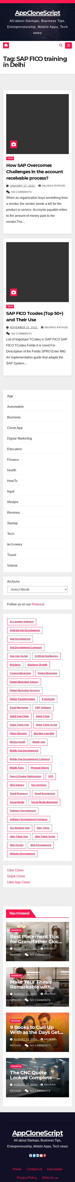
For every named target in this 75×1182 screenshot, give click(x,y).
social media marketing (44, 802)
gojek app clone (19, 716)
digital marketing (47, 673)
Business (14, 417)
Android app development (25, 630)
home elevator (18, 733)
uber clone (43, 828)
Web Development (40, 845)
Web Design (16, 845)
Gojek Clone (43, 716)
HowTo (12, 481)
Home (17, 1169)
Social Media (17, 802)
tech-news (14, 544)
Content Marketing (20, 673)
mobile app (38, 742)
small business (19, 793)
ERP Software (43, 707)
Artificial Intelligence (46, 656)
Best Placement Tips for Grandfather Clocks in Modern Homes (37, 941)
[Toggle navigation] (68, 45)
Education (14, 449)
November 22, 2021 (24, 327)
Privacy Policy (27, 1177)
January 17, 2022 (23, 185)
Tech (10, 158)
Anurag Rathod (53, 185)
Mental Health (17, 742)
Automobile (15, 406)
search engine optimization (25, 776)
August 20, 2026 (26, 994)
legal (10, 491)
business (15, 664)
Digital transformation (22, 699)
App (10, 396)
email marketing (19, 707)
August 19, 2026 (26, 1084)
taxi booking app (20, 828)
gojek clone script (46, 724)
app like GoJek (19, 656)
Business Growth (37, 664)
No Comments (21, 192)
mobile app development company (30, 759)
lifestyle (12, 502)
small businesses (45, 793)
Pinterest (38, 604)
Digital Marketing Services (25, 690)
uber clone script (45, 836)
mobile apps (17, 767)
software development (23, 810)
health (11, 470)
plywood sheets (40, 767)
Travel (11, 555)
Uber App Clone (18, 882)
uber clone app (19, 836)
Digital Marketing (19, 438)
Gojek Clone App (19, 724)
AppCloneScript (37, 13)
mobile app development (24, 750)
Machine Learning (44, 733)
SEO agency (17, 785)
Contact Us (34, 1169)
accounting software (22, 621)
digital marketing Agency (24, 682)
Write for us (50, 1177)
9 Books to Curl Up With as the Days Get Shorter (34, 1032)
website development (22, 853)
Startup (12, 523)
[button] (60, 45)
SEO (50, 776)
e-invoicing (48, 699)
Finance (13, 459)
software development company (28, 819)
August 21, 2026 (26, 948)
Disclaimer (54, 1169)
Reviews (13, 512)
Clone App (15, 428)
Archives (13, 581)
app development (20, 639)
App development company (26, 647)
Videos (12, 565)
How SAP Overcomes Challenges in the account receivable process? (34, 172)
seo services (38, 785)
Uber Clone (15, 870)
